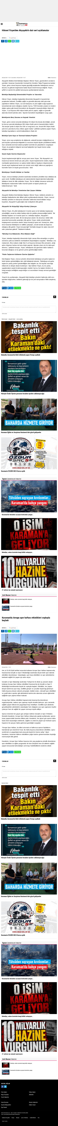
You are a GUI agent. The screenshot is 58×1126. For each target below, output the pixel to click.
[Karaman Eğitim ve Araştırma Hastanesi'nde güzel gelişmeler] (29, 414)
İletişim (17, 1117)
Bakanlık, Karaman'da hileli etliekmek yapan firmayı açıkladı (20, 355)
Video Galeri (32, 1092)
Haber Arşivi (32, 1105)
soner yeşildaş (19, 319)
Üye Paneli (4, 1107)
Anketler (31, 1094)
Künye (13, 1117)
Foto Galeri (4, 1092)
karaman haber (5, 783)
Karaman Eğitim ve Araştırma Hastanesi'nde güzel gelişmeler (21, 432)
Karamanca (53, 77)
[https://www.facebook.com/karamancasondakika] (2, 1086)
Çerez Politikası (24, 1117)
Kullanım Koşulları (6, 1117)
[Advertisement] (29, 10)
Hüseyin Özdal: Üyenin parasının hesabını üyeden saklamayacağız (22, 394)
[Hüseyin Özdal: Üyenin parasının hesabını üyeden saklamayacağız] (29, 375)
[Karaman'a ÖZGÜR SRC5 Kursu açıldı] (29, 453)
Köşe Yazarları (5, 1094)
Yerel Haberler (5, 1097)
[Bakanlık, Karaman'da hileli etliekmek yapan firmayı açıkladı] (29, 337)
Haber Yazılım (4, 1121)
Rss (38, 1117)
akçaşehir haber (12, 319)
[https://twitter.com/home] (5, 1086)
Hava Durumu (4, 1102)
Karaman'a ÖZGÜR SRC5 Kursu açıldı (13, 471)
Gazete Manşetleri (6, 1105)
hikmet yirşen (4, 319)
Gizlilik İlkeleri (33, 1117)
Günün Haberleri (33, 1102)
